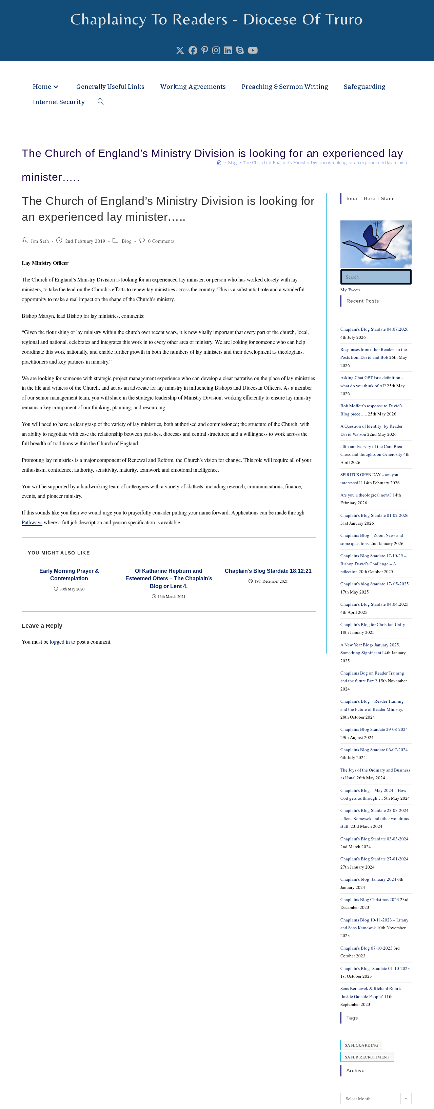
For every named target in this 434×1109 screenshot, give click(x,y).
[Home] (219, 162)
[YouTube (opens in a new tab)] (253, 50)
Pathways (32, 522)
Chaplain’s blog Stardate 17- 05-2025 (374, 584)
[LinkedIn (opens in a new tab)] (228, 50)
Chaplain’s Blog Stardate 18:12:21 (268, 571)
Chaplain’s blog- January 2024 (368, 879)
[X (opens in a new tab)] (180, 50)
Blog (127, 241)
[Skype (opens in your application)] (240, 50)
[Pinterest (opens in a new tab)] (204, 50)
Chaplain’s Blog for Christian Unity (372, 624)
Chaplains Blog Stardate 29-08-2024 (374, 729)
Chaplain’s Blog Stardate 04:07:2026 (374, 329)
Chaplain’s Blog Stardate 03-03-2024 (374, 839)
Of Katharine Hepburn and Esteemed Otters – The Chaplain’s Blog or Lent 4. (168, 578)
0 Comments (161, 241)
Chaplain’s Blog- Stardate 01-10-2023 (375, 968)
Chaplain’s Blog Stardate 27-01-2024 (374, 859)
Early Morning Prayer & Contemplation (69, 574)
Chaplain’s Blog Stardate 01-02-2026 (374, 515)
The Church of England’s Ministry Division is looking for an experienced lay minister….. (329, 162)
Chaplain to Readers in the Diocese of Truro (109, 71)
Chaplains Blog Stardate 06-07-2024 (374, 749)
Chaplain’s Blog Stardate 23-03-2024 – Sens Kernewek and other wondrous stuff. (374, 818)
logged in (60, 641)
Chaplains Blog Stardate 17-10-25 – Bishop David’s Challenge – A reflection (373, 563)
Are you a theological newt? (366, 495)
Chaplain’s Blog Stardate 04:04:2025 (374, 604)
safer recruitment (367, 1056)
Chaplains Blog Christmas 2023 (369, 899)
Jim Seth (40, 241)
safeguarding (362, 1045)
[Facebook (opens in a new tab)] (192, 50)
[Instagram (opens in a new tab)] (216, 50)
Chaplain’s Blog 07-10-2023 (366, 948)
